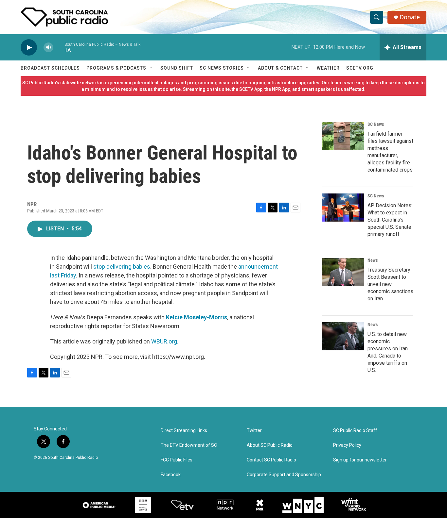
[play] (29, 47)
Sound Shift (176, 68)
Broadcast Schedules (50, 68)
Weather (328, 68)
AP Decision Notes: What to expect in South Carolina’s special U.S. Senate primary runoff (389, 219)
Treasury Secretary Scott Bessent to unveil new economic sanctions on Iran (390, 284)
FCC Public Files (176, 460)
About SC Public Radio (270, 445)
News (372, 260)
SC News (375, 124)
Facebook (171, 474)
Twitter (254, 430)
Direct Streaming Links (184, 430)
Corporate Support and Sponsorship (284, 474)
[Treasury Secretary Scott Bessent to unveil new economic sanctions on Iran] (343, 272)
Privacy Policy (347, 445)
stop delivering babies (121, 266)
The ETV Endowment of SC (189, 445)
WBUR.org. (164, 341)
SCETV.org (359, 68)
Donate (410, 17)
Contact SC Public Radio (271, 460)
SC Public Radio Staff (355, 430)
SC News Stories (222, 68)
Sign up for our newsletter (360, 460)
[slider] (59, 47)
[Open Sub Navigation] (151, 68)
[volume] (48, 47)
